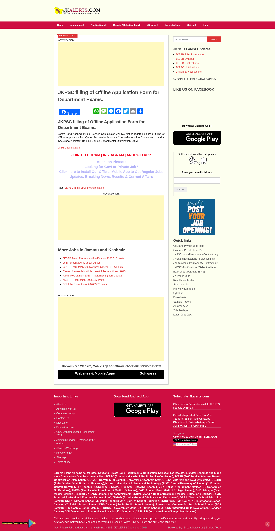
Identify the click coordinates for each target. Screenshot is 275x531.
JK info (191, 25)
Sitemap (61, 457)
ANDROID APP (139, 155)
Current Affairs (172, 25)
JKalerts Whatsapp (67, 448)
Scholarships (180, 310)
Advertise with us (66, 408)
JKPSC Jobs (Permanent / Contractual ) (195, 263)
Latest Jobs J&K (182, 314)
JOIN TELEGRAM (85, 155)
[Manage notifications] (267, 524)
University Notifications (189, 71)
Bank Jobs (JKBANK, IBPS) (189, 271)
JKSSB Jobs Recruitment (190, 54)
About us (61, 404)
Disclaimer (62, 422)
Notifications (98, 25)
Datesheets (179, 297)
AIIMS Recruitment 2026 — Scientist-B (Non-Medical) (93, 275)
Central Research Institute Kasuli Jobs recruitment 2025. (94, 271)
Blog (205, 25)
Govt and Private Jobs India (188, 245)
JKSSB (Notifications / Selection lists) (194, 258)
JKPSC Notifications (187, 67)
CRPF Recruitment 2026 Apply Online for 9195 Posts (93, 267)
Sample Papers (182, 301)
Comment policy (65, 413)
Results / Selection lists (126, 25)
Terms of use (63, 462)
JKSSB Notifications (187, 63)
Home (60, 25)
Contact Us (62, 418)
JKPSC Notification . (69, 147)
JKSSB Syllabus (185, 58)
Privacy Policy (64, 452)
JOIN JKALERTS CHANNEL (189, 425)
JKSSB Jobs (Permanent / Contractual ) (195, 254)
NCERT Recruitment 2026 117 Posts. (84, 280)
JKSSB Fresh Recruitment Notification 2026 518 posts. (94, 258)
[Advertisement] (111, 64)
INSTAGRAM (113, 155)
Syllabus (178, 293)
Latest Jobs (76, 25)
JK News (151, 25)
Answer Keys (180, 306)
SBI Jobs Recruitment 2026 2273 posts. (85, 284)
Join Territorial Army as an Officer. (81, 262)
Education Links (65, 427)
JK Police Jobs (181, 276)
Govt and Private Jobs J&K (188, 250)
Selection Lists (181, 284)
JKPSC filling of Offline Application (84, 187)
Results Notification (184, 280)
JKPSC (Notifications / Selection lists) (194, 267)
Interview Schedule (184, 288)
